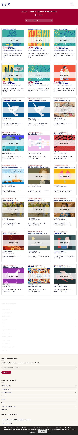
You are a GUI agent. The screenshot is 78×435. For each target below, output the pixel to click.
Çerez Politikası (6, 423)
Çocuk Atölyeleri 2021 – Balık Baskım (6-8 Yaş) (37, 157)
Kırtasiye (4, 319)
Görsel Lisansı (6, 344)
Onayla (42, 432)
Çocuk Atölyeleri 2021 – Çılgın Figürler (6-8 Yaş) (11, 224)
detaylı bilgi (32, 432)
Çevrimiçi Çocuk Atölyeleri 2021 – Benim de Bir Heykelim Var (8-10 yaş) (64, 90)
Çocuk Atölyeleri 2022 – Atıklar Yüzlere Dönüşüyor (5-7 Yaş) (63, 224)
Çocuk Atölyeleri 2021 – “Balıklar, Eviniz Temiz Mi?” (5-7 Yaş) (12, 157)
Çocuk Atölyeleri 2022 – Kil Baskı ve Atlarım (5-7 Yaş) (12, 290)
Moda (3, 323)
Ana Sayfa (24, 12)
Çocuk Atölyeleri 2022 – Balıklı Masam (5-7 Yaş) (11, 257)
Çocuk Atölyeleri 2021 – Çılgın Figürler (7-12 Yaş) (37, 224)
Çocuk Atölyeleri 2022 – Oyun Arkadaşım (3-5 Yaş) (63, 290)
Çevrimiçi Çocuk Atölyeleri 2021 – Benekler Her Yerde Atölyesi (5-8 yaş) (64, 55)
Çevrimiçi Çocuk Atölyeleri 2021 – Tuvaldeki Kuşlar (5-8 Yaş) (12, 124)
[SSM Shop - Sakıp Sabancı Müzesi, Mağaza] (9, 4)
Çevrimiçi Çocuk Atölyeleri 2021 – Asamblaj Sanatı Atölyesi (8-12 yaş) (12, 55)
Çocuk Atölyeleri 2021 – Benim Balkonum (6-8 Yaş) (63, 157)
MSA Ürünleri (5, 333)
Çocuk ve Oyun (6, 313)
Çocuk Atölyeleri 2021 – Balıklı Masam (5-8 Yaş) (63, 124)
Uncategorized (6, 337)
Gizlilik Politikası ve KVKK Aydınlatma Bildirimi (16, 420)
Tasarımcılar (5, 340)
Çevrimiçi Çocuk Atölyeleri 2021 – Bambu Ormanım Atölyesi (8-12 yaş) (38, 55)
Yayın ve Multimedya (8, 330)
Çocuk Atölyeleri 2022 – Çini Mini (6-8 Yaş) (64, 257)
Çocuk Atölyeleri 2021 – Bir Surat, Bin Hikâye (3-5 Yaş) (38, 190)
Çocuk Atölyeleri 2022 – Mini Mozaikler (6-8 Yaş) (37, 290)
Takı (2, 326)
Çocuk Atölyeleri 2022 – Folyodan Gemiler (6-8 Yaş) (38, 257)
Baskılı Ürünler (6, 309)
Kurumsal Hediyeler (8, 347)
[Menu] (75, 4)
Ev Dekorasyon (6, 316)
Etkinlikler (4, 350)
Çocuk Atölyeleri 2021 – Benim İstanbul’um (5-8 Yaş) (11, 190)
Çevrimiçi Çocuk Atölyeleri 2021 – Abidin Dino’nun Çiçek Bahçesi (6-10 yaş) (13, 90)
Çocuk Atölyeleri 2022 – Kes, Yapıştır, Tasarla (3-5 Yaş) (62, 190)
